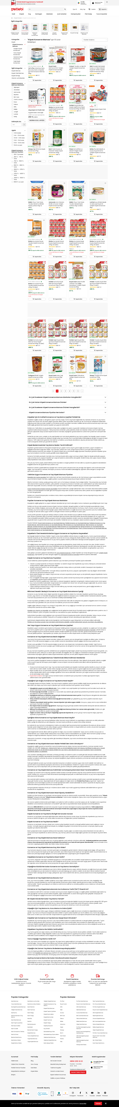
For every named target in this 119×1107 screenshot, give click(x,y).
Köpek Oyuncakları (49, 1014)
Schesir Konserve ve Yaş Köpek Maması (45, 526)
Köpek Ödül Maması (18, 73)
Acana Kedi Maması (81, 1012)
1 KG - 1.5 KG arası (19, 135)
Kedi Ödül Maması (16, 1020)
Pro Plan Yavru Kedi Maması (100, 1033)
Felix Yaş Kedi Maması (98, 1001)
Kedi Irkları (34, 1068)
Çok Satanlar (61, 14)
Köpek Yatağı (47, 1023)
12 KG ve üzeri (18, 145)
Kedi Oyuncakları (15, 1025)
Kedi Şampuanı (32, 1024)
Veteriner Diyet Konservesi (17, 58)
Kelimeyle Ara (16, 121)
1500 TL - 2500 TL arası (19, 166)
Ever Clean (63, 1036)
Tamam (98, 1103)
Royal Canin (63, 1004)
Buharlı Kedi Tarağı (33, 1030)
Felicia (16, 104)
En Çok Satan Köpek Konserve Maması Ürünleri (47, 402)
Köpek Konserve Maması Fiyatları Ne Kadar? (47, 412)
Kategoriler (15, 39)
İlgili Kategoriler (17, 68)
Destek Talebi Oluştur (78, 1072)
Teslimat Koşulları (55, 1068)
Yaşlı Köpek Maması (33, 1041)
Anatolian (17, 90)
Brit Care (16, 97)
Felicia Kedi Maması (81, 1018)
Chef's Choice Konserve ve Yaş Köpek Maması (92, 528)
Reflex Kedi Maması (81, 1021)
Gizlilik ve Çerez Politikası (57, 1078)
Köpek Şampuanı (48, 1025)
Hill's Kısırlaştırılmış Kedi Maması (82, 1036)
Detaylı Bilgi (82, 1103)
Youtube (92, 1096)
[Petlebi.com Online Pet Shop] (17, 9)
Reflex (61, 1021)
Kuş (29, 14)
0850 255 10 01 (76, 1061)
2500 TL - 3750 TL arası (19, 170)
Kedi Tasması (31, 1010)
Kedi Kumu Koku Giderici (34, 1004)
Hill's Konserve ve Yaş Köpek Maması (74, 525)
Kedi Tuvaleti (14, 1028)
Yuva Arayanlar (101, 14)
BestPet (16, 95)
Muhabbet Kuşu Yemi (49, 1031)
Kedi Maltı (30, 1027)
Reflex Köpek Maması (98, 1027)
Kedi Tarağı (31, 1015)
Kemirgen (38, 14)
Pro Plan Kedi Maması (82, 1001)
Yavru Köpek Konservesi (17, 53)
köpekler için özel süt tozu (43, 953)
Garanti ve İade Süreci (57, 1071)
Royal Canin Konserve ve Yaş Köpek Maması (51, 523)
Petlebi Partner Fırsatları (18, 1068)
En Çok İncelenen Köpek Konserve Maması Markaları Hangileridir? (55, 397)
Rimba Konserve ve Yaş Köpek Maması (92, 526)
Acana (62, 1012)
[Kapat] (106, 2)
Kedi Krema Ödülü (16, 1040)
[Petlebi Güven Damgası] (42, 1094)
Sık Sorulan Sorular (55, 1061)
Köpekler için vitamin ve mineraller (38, 610)
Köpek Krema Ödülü (16, 1043)
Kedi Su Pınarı (14, 1034)
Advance (62, 1024)
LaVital (16, 114)
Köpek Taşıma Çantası (50, 1011)
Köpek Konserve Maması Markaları (18, 84)
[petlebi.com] (12, 18)
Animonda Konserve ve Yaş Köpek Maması (50, 525)
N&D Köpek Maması (98, 1015)
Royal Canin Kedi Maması (83, 1004)
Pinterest (105, 1096)
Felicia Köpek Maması (98, 1024)
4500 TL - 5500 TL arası (19, 178)
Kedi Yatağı (31, 1012)
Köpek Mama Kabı (48, 1017)
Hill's (15, 107)
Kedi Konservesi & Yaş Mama (17, 1016)
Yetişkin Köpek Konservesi (17, 49)
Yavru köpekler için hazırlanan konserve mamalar (80, 630)
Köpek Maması (16, 71)
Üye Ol (75, 9)
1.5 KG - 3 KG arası (19, 138)
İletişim (13, 1075)
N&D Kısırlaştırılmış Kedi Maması (82, 1041)
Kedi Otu (30, 1018)
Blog (32, 1061)
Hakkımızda (14, 1061)
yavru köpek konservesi (64, 553)
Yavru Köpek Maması (33, 1036)
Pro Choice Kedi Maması (99, 1004)
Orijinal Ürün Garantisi (17, 1064)
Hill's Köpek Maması (98, 1012)
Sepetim (104, 9)
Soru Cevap (34, 1064)
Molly (15, 116)
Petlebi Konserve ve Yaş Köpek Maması (77, 523)
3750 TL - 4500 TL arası (19, 174)
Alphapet (16, 87)
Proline (62, 1038)
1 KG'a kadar (17, 133)
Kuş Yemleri (47, 1028)
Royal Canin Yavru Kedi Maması (99, 1036)
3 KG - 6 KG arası (19, 140)
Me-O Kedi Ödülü (97, 1040)
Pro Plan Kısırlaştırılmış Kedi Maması (83, 1027)
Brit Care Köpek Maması (99, 1021)
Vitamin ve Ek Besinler (18, 78)
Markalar (49, 14)
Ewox (15, 102)
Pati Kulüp (88, 14)
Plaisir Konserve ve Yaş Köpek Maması (68, 526)
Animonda (17, 92)
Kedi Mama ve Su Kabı (33, 1001)
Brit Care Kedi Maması (82, 1015)
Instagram (73, 1096)
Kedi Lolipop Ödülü (48, 1043)
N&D (61, 1010)
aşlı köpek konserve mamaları (70, 554)
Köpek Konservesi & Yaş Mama (50, 1004)
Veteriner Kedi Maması (49, 1037)
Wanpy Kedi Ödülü (81, 1044)
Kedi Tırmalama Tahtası (17, 1031)
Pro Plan (62, 1001)
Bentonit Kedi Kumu (16, 1037)
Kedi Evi (29, 1021)
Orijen (61, 1027)
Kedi (13, 14)
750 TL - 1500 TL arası (19, 162)
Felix (61, 1041)
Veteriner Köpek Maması (50, 1040)
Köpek (21, 14)
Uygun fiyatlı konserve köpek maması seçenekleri (42, 489)
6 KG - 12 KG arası (19, 143)
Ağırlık (14, 130)
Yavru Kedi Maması (16, 1004)
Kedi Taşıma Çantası (16, 1023)
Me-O (61, 1033)
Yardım (93, 9)
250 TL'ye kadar (18, 154)
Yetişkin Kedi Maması (16, 1010)
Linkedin (98, 1096)
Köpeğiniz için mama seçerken (37, 477)
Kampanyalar (75, 14)
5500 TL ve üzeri (19, 182)
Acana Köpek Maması (99, 1018)
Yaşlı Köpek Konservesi (16, 62)
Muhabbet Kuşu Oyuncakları (51, 1034)
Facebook (80, 1096)
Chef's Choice (18, 99)
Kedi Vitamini (31, 1007)
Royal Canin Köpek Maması (100, 1010)
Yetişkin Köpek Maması (50, 1001)
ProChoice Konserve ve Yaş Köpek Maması (65, 528)
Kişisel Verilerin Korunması (58, 1075)
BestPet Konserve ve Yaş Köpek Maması (40, 528)
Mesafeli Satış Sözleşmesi (58, 1064)
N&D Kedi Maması (81, 1010)
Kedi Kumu (14, 1012)
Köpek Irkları (34, 1071)
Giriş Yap (82, 9)
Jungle (16, 112)
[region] (18, 118)
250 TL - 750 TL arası (18, 157)
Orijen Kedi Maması (81, 1024)
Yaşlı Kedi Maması (32, 1038)
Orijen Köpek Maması (98, 1030)
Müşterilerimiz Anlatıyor (18, 1071)
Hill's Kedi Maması (81, 1007)
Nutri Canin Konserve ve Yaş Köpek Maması (41, 530)
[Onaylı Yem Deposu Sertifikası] (52, 1094)
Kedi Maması (14, 1001)
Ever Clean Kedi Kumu (98, 1043)
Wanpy (62, 1030)
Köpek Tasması (48, 1020)
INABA (15, 109)
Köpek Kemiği (16, 76)
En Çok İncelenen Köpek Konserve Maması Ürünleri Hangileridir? (54, 407)
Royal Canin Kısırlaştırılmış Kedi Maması (83, 1032)
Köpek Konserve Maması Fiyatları (17, 151)
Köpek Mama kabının (36, 676)
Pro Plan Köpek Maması (99, 1007)
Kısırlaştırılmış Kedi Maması (18, 1007)
